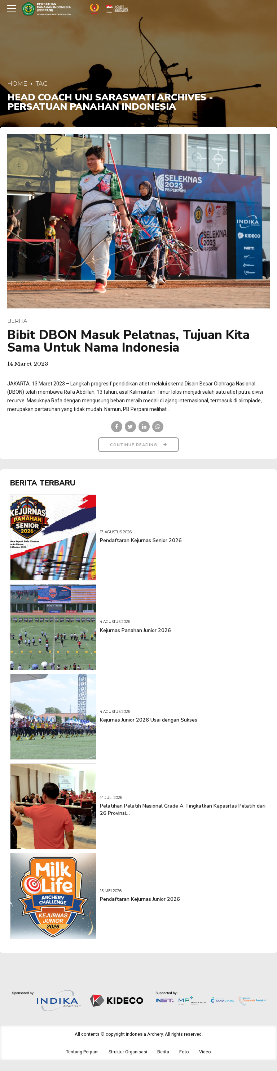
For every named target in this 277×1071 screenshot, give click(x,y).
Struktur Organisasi (128, 1051)
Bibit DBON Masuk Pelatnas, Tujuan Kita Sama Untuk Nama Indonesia (128, 341)
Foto (184, 1051)
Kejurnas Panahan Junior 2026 (135, 630)
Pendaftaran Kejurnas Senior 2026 (141, 540)
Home (17, 83)
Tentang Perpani (82, 1051)
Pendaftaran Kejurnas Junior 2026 (140, 899)
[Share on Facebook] (116, 426)
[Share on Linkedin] (144, 426)
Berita (17, 321)
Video (205, 1051)
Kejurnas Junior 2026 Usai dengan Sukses (148, 720)
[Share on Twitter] (130, 426)
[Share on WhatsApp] (157, 426)
